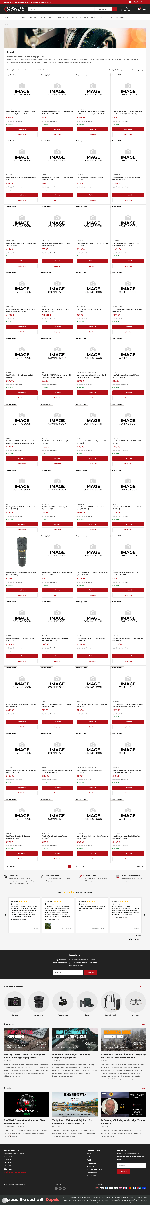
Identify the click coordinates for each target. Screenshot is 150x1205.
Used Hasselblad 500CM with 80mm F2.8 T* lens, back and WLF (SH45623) (126, 245)
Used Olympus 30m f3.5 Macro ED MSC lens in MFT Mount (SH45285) (57, 771)
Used (101, 17)
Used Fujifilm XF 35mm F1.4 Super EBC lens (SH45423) (20, 640)
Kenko (44, 701)
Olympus (9, 109)
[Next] (146, 1002)
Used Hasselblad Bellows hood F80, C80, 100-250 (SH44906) (21, 245)
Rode (114, 372)
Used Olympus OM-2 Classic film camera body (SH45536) (21, 179)
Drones (74, 17)
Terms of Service (92, 1173)
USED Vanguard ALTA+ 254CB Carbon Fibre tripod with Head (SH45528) (126, 771)
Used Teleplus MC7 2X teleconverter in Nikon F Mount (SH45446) (57, 705)
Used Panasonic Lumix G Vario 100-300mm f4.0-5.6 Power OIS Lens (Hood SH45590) (91, 113)
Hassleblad (10, 240)
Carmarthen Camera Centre (86, 372)
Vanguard (115, 767)
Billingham (80, 833)
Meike (43, 372)
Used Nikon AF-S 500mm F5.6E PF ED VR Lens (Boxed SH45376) (21, 574)
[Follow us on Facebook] (56, 1188)
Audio (93, 17)
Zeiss (7, 701)
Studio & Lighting (62, 17)
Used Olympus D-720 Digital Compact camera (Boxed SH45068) (57, 574)
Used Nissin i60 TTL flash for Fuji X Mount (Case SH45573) (92, 442)
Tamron (8, 438)
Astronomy (84, 17)
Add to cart (22, 129)
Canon (44, 175)
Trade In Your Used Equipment (97, 1157)
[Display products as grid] (138, 70)
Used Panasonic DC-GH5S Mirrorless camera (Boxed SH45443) (91, 640)
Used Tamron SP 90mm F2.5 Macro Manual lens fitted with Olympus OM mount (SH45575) (21, 442)
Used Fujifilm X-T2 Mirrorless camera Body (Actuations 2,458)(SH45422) (55, 640)
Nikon (44, 306)
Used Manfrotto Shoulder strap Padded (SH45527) (54, 837)
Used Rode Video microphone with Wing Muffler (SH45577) (125, 376)
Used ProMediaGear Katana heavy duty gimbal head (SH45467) (127, 310)
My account (125, 10)
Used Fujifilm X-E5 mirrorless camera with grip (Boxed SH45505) (127, 640)
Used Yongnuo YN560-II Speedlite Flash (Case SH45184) (92, 705)
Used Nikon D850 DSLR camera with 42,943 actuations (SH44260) (56, 310)
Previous (12, 866)
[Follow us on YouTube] (64, 1188)
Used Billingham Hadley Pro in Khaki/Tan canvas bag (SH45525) (92, 837)
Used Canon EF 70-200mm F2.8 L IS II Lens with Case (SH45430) (57, 179)
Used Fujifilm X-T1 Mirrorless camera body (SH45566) (20, 376)
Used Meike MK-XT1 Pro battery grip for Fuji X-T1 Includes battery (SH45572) (57, 376)
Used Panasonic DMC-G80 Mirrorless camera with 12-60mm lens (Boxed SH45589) (127, 113)
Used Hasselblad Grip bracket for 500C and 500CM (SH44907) (56, 245)
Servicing (109, 17)
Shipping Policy (92, 1166)
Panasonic (45, 109)
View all (143, 987)
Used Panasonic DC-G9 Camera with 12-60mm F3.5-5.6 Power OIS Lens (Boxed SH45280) (127, 705)
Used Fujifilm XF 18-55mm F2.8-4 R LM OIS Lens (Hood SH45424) (126, 574)
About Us (90, 1154)
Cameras (7, 17)
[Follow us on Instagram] (60, 1188)
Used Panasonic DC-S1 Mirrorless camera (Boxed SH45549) (90, 508)
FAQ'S (89, 1160)
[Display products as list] (142, 70)
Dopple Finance (92, 1176)
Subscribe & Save (138, 2)
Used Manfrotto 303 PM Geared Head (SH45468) (89, 310)
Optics (42, 17)
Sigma (8, 504)
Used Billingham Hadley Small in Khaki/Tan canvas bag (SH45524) (126, 837)
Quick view (22, 134)
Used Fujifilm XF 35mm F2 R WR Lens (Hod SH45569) (55, 442)
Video (50, 17)
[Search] (114, 9)
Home (6, 24)
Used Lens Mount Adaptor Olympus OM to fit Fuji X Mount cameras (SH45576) (91, 376)
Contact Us (120, 17)
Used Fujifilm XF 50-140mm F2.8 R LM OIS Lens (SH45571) (127, 442)
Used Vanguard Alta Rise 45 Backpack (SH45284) (89, 771)
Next (139, 866)
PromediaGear (117, 306)
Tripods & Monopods (29, 17)
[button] (5, 915)
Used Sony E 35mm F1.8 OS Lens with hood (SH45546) (126, 508)
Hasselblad (80, 175)
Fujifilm (8, 372)
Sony (114, 504)
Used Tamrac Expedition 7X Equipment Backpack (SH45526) (18, 837)
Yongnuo (80, 701)
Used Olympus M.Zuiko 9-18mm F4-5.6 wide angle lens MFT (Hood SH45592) (20, 113)
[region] (75, 915)
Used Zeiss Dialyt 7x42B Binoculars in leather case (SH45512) (21, 705)
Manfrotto (81, 306)
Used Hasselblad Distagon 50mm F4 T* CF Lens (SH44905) (92, 245)
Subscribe (91, 972)
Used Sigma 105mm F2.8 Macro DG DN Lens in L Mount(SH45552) (21, 508)
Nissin (79, 438)
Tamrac (8, 833)
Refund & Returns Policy (95, 1169)
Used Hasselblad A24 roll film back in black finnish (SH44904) (126, 179)
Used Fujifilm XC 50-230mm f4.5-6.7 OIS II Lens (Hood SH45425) (92, 574)
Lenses (16, 17)
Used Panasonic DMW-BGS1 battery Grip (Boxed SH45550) (55, 508)
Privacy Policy (91, 1163)
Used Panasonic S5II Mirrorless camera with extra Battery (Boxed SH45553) (20, 310)
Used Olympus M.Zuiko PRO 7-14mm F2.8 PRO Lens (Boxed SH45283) (21, 771)
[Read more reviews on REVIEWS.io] (135, 939)
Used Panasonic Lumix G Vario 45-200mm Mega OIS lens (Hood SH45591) (57, 113)
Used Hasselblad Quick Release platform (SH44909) (90, 179)
